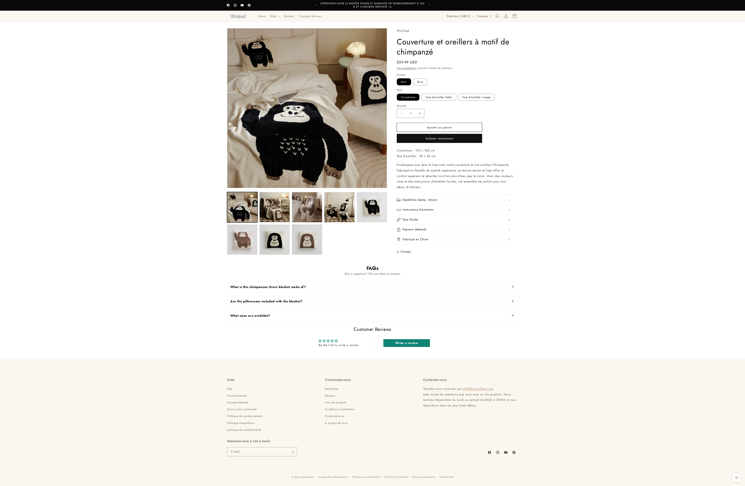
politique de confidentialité (244, 430)
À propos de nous (336, 423)
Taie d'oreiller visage (476, 97)
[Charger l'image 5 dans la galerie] (372, 207)
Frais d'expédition (407, 68)
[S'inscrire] (292, 452)
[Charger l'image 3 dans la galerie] (307, 207)
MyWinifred (307, 477)
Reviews (330, 395)
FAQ (229, 389)
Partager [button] (406, 251)
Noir (404, 82)
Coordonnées (446, 476)
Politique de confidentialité (366, 476)
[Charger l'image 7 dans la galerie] (274, 239)
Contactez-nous (334, 416)
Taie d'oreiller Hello (439, 97)
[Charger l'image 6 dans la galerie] (242, 239)
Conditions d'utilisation (339, 409)
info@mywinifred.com (478, 388)
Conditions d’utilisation (396, 476)
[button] (275, 16)
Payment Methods (238, 402)
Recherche (331, 389)
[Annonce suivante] (429, 5)
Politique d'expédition (241, 423)
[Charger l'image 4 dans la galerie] (339, 207)
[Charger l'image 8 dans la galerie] (307, 239)
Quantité (401, 106)
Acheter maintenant (439, 138)
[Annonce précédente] (315, 5)
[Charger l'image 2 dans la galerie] (274, 207)
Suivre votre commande (242, 409)
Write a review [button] (406, 343)
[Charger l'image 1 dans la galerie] (242, 207)
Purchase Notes (237, 395)
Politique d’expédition (423, 476)
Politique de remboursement (244, 416)
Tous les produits (335, 402)
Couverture (408, 97)
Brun (420, 82)
